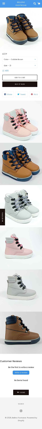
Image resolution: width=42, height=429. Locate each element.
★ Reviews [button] (2, 217)
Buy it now (20, 84)
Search (21, 404)
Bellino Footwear (21, 3)
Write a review (21, 372)
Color (6, 59)
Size (5, 65)
